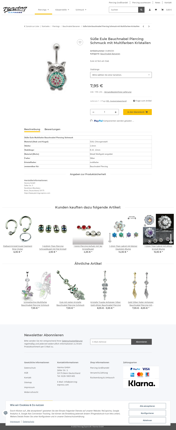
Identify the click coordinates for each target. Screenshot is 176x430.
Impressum (15, 421)
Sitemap (28, 382)
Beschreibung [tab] (32, 129)
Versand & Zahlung (99, 372)
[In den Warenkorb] (26, 35)
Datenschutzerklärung (72, 341)
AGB (26, 372)
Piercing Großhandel (118, 2)
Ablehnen (147, 420)
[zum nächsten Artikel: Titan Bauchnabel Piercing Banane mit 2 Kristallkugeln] (149, 26)
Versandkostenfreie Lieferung (117, 92)
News (157, 2)
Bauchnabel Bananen (110, 53)
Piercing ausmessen (141, 2)
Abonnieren (141, 341)
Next (169, 235)
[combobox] (121, 75)
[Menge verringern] (93, 112)
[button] (150, 9)
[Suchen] (141, 10)
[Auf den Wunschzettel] (80, 42)
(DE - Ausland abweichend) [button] (116, 101)
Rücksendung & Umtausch (102, 377)
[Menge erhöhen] (116, 112)
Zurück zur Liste (32, 26)
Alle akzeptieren (147, 406)
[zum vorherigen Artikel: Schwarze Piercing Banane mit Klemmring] (143, 26)
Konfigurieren (147, 413)
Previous (7, 235)
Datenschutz (28, 421)
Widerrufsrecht (31, 392)
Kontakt (168, 2)
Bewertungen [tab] (52, 129)
